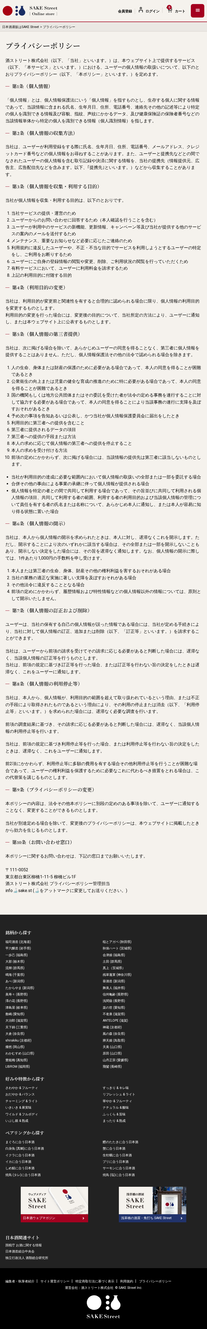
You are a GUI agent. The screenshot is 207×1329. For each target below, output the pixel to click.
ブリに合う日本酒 (116, 1162)
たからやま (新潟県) (19, 988)
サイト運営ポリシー (55, 1281)
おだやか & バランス (20, 1094)
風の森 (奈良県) (114, 1034)
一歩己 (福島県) (16, 955)
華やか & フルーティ (117, 1101)
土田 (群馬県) (112, 961)
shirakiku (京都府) (18, 1040)
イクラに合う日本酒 (19, 1155)
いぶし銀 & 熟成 (16, 1121)
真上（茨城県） (114, 968)
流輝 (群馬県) (15, 968)
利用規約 (126, 1281)
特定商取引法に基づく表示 (94, 1281)
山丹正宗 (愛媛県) (115, 1060)
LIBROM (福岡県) (17, 1066)
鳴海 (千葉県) (15, 975)
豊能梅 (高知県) (16, 1060)
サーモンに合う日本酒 (119, 1168)
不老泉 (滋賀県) (114, 1014)
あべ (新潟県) (15, 981)
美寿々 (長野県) (16, 994)
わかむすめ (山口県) (19, 1053)
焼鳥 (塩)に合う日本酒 (119, 1175)
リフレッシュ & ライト (119, 1094)
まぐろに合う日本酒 (19, 1142)
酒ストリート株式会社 (97, 1288)
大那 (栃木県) (15, 961)
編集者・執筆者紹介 (19, 1281)
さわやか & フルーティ (21, 1088)
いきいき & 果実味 (18, 1107)
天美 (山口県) (112, 1047)
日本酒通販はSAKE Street (20, 27)
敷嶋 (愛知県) (15, 1014)
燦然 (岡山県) (15, 1047)
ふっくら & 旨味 (114, 1114)
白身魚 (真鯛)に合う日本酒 (24, 1148)
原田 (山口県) (112, 1053)
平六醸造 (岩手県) (18, 948)
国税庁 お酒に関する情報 (23, 1245)
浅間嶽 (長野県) (114, 1001)
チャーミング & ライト (21, 1101)
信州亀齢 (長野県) (115, 994)
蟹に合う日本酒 (114, 1148)
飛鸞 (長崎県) (112, 1066)
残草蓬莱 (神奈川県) (117, 975)
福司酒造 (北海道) (18, 942)
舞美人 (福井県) (114, 988)
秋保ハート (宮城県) (117, 948)
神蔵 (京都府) (112, 1027)
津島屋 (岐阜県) (16, 1007)
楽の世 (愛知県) (114, 1007)
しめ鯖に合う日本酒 (19, 1168)
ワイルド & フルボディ (21, 1114)
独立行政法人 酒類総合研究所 (26, 1258)
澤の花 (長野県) (16, 1001)
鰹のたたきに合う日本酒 (120, 1142)
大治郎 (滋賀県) (16, 1020)
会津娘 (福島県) (114, 955)
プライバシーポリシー (155, 1281)
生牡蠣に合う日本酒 (117, 1155)
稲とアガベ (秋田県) (117, 942)
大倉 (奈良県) (15, 1034)
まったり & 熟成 (114, 1121)
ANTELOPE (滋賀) (115, 1020)
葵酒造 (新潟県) (114, 981)
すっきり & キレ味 (116, 1088)
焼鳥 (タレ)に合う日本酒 (23, 1175)
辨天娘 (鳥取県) (114, 1040)
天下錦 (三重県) (16, 1027)
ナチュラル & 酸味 (116, 1107)
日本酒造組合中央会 (19, 1251)
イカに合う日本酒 (18, 1162)
